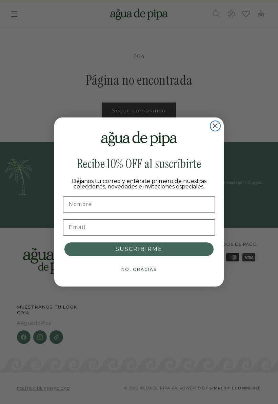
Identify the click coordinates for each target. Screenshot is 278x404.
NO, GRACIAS (139, 269)
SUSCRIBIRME (139, 249)
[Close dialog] (215, 126)
